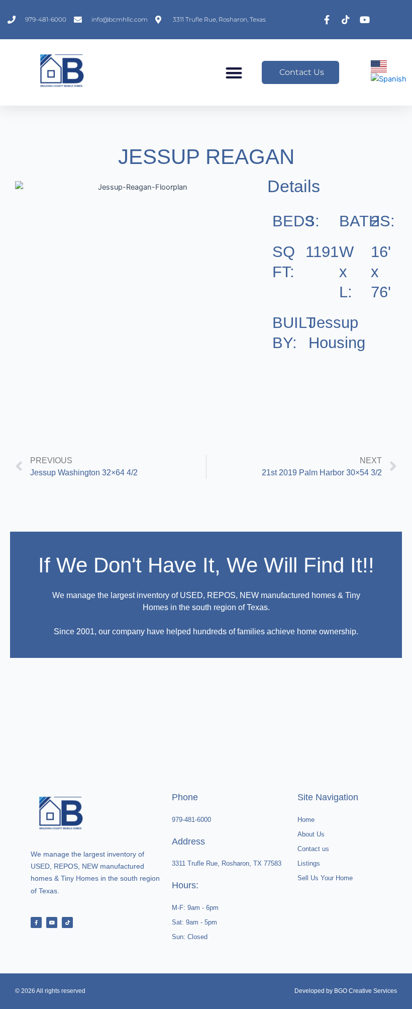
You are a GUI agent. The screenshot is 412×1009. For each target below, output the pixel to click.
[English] (379, 65)
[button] (234, 72)
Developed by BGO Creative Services (345, 990)
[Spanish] (389, 78)
